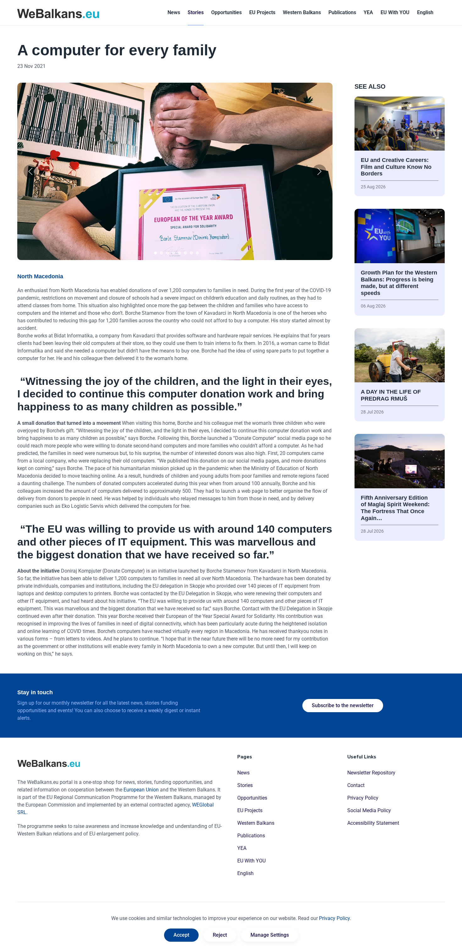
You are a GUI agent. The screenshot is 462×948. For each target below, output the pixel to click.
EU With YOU (395, 12)
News (174, 12)
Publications (342, 12)
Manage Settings (269, 935)
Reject (220, 935)
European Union (141, 790)
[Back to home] (58, 12)
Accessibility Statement (373, 823)
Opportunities (226, 12)
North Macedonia (40, 276)
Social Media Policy (369, 810)
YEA (241, 848)
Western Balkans (255, 823)
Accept (181, 935)
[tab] (155, 253)
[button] (425, 12)
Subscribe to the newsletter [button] (343, 705)
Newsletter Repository (371, 773)
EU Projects (262, 12)
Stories (196, 12)
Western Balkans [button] (302, 12)
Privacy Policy (362, 798)
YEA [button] (368, 12)
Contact (356, 785)
